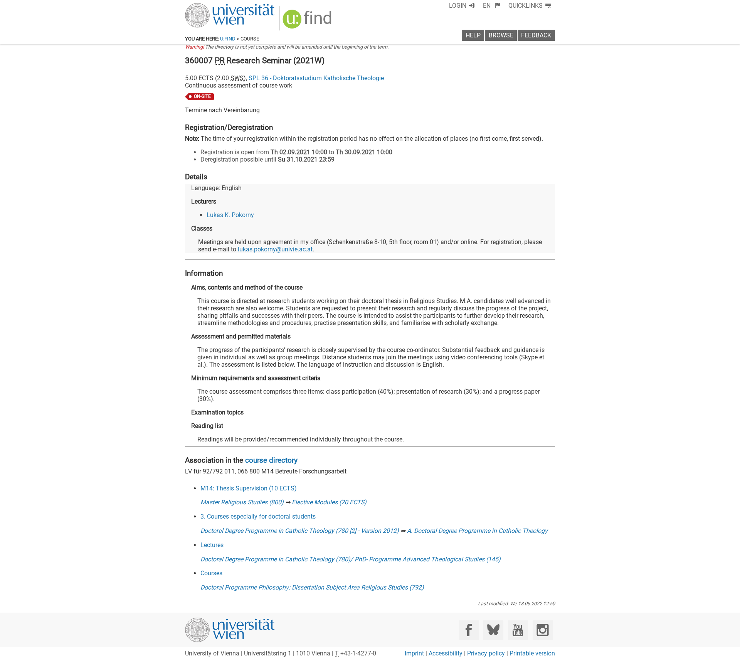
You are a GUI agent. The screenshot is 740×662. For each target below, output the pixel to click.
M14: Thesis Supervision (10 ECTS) (248, 488)
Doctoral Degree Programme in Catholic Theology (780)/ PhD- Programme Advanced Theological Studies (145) (350, 559)
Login (457, 5)
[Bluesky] (493, 630)
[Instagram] (542, 630)
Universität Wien (211, 6)
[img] (308, 21)
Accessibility (445, 653)
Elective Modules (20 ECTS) (329, 502)
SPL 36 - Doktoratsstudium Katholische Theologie (316, 78)
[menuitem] (491, 5)
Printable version (532, 653)
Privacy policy (486, 653)
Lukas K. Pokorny (230, 215)
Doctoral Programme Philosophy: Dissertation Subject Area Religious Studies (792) (312, 587)
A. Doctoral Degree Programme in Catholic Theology (477, 530)
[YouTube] (518, 630)
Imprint (414, 653)
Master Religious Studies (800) (242, 502)
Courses (211, 573)
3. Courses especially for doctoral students (258, 516)
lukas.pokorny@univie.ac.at (275, 249)
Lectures (212, 545)
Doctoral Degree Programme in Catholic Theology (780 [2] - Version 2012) (299, 530)
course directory (271, 460)
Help (473, 35)
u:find (227, 39)
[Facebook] (469, 630)
